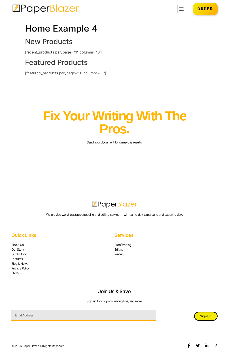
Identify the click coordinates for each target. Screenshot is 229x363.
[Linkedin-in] (207, 346)
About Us (17, 245)
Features (17, 259)
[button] (181, 9)
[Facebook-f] (189, 346)
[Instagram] (216, 346)
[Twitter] (198, 346)
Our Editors (18, 254)
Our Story (17, 249)
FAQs (14, 273)
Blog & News (19, 263)
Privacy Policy (20, 268)
